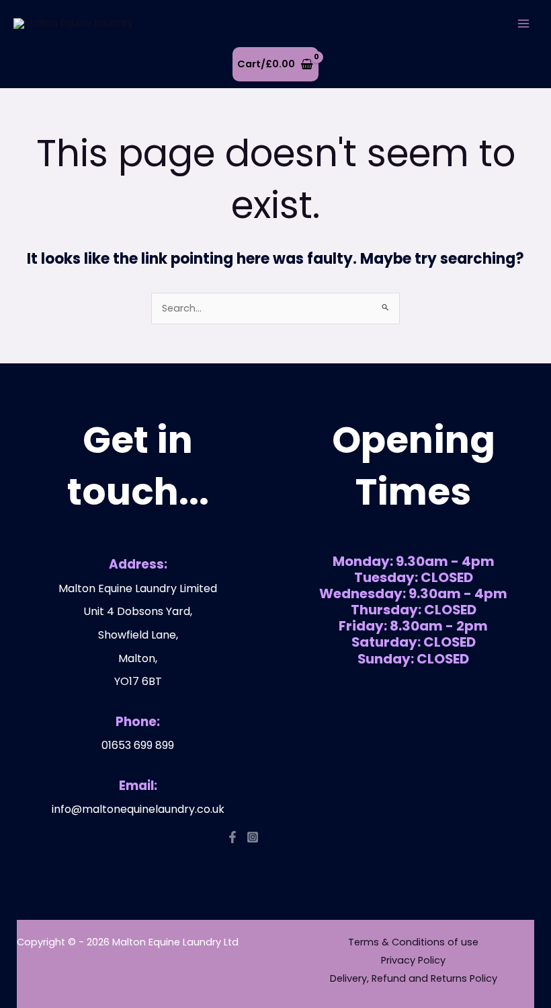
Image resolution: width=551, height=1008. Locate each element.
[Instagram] (253, 837)
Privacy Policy (413, 960)
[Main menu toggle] (523, 23)
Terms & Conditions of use (413, 942)
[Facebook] (232, 837)
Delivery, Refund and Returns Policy (413, 978)
